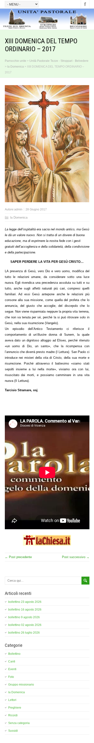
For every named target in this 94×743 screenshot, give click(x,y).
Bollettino (14, 653)
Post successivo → (75, 557)
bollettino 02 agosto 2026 (24, 625)
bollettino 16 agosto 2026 (24, 609)
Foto (11, 677)
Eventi (12, 669)
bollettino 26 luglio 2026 (24, 632)
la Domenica (18, 217)
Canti (11, 661)
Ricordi (13, 715)
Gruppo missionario (21, 684)
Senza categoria (19, 723)
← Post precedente (18, 557)
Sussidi (13, 730)
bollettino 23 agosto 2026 (24, 602)
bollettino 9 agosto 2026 (24, 617)
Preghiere (14, 707)
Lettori (12, 700)
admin (18, 209)
